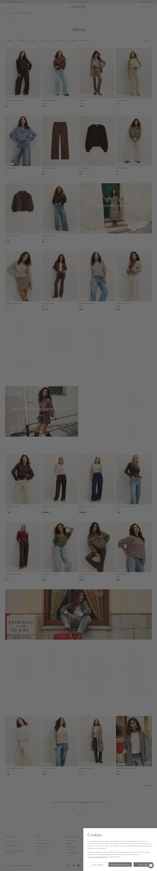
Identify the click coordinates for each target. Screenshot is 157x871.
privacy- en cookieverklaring (97, 857)
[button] (151, 865)
